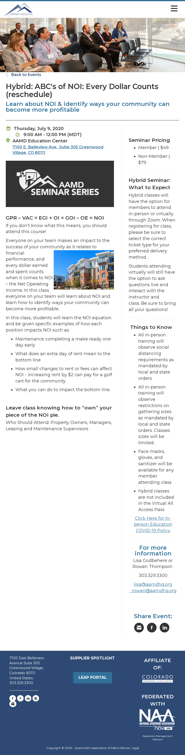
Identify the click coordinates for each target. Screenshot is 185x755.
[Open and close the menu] (106, 8)
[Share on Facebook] (152, 627)
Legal (135, 748)
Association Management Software (157, 738)
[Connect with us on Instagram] (36, 698)
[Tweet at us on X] (20, 698)
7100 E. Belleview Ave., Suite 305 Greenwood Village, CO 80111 (58, 150)
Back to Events (25, 74)
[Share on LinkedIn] (164, 627)
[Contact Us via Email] (12, 704)
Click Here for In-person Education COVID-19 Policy (153, 524)
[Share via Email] (139, 627)
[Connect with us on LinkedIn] (28, 698)
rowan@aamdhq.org (154, 590)
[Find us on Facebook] (12, 698)
